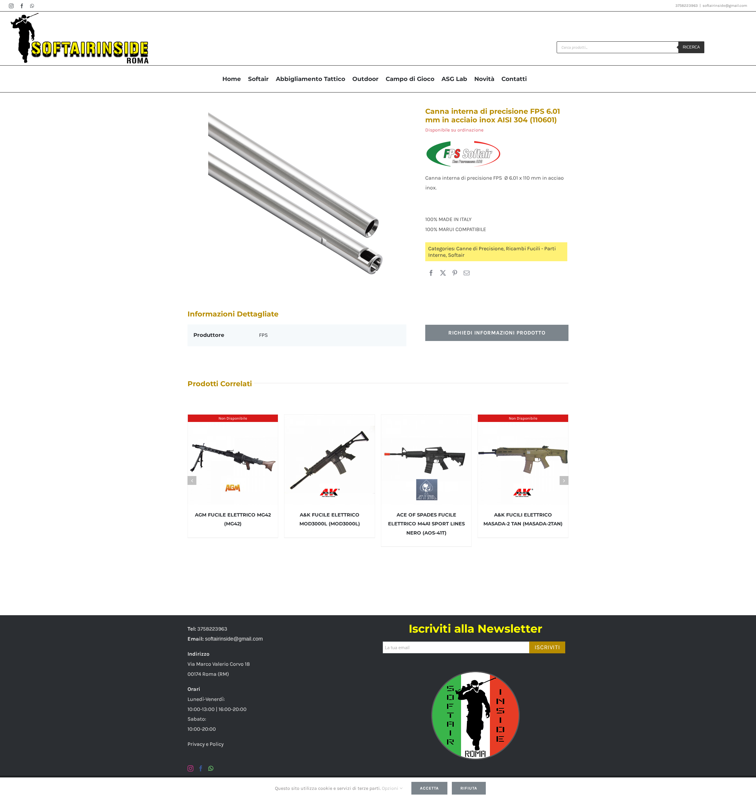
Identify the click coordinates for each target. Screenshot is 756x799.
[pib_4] (296, 193)
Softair (456, 255)
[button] (192, 480)
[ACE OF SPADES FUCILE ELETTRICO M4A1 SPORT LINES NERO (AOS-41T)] (426, 460)
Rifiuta (468, 788)
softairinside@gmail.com (725, 5)
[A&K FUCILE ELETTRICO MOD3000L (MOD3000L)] (329, 460)
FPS (263, 335)
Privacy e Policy (206, 744)
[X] (443, 273)
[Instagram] (190, 769)
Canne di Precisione (480, 248)
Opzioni (391, 788)
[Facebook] (431, 273)
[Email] (466, 273)
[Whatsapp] (210, 769)
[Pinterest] (455, 273)
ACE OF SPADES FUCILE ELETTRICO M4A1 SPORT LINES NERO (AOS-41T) (426, 523)
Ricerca (691, 47)
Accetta (429, 788)
